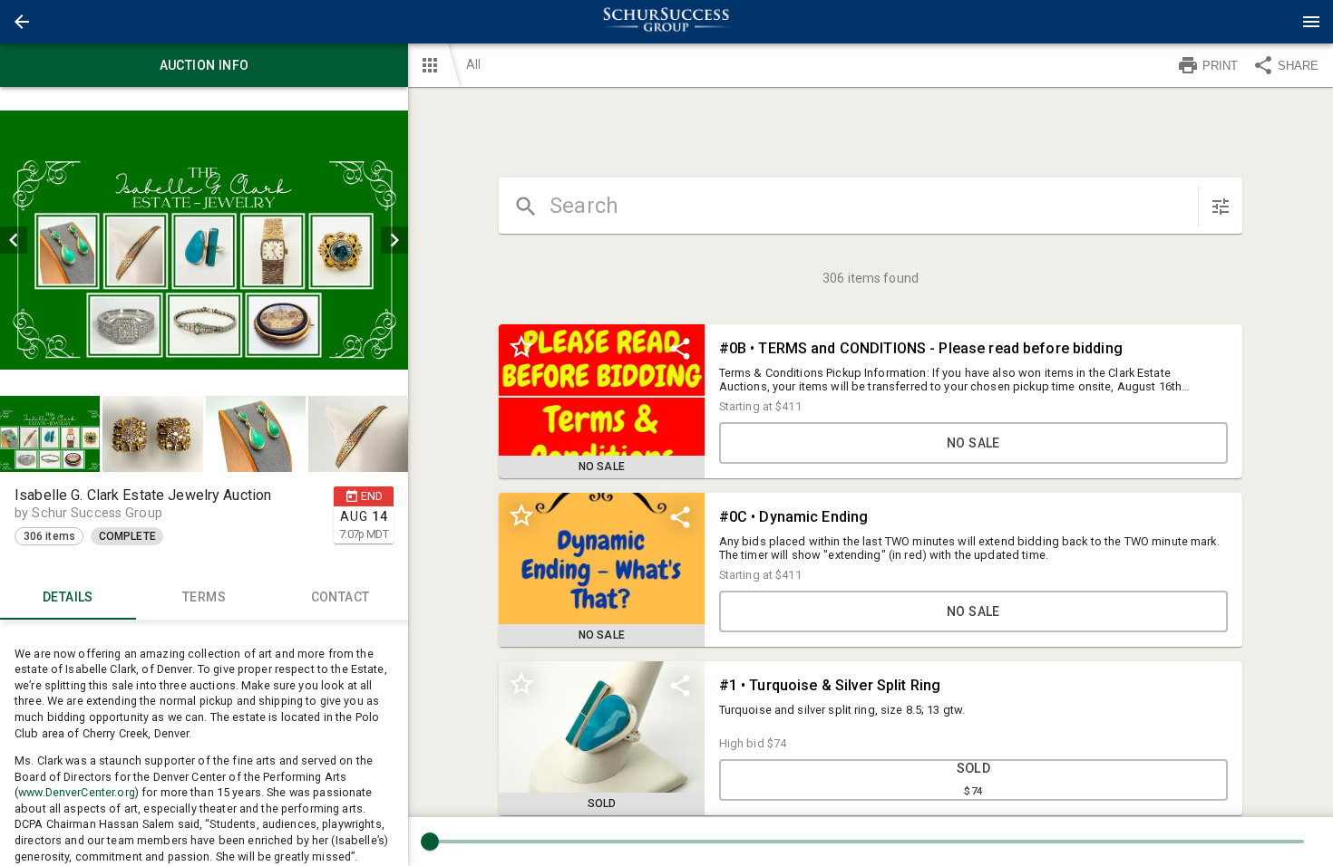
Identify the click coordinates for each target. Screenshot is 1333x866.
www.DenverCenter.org (76, 792)
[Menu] (1311, 21)
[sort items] (1220, 206)
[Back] (22, 21)
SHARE (1298, 65)
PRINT (1220, 65)
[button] (22, 21)
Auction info (204, 65)
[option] (204, 240)
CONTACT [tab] (340, 597)
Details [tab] (68, 597)
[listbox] (204, 240)
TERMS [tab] (204, 597)
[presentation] (666, 21)
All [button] (473, 64)
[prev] (13, 240)
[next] (394, 240)
